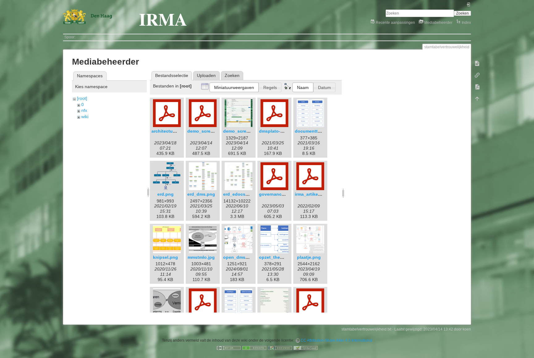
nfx (84, 110)
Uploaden (206, 75)
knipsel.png (165, 257)
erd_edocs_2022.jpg (244, 194)
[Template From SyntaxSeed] (305, 348)
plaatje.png (309, 257)
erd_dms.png (201, 194)
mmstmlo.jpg (201, 257)
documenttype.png (315, 131)
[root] (82, 98)
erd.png (165, 194)
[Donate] (254, 348)
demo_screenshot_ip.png (250, 131)
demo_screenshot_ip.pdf (213, 131)
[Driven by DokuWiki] (280, 348)
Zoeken (462, 13)
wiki (84, 116)
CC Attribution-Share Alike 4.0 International (336, 340)
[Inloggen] (468, 5)
